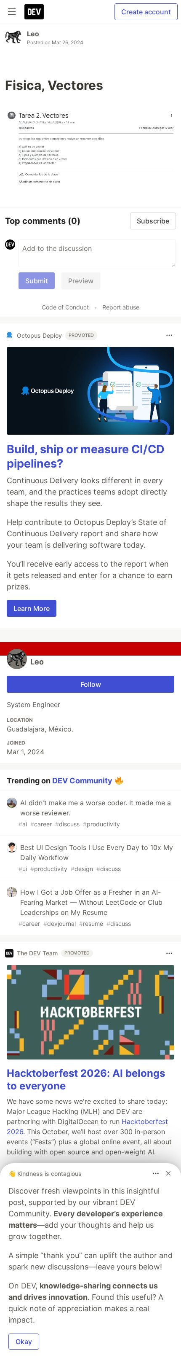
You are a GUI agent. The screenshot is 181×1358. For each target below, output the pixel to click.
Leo (33, 34)
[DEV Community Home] (34, 11)
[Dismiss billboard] (168, 1173)
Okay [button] (24, 1341)
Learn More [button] (31, 608)
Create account (146, 12)
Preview (80, 281)
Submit (36, 281)
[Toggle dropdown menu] (169, 335)
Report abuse (120, 307)
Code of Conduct (65, 307)
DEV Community (82, 780)
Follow (90, 684)
